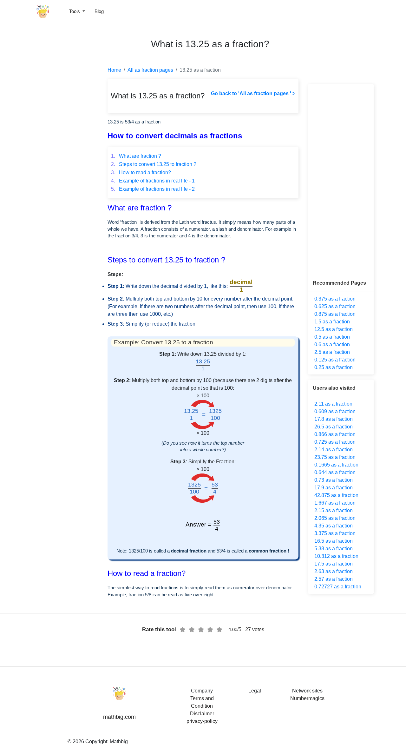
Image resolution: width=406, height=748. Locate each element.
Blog (99, 11)
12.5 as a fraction (333, 329)
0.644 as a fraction (335, 472)
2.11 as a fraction (333, 404)
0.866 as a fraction (335, 434)
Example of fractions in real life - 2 (153, 189)
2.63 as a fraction (333, 571)
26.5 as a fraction (333, 426)
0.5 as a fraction (332, 337)
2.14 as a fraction (333, 449)
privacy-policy (202, 721)
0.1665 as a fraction (336, 464)
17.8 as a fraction (333, 419)
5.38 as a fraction (333, 548)
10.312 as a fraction (336, 556)
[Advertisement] (33, 152)
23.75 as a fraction (335, 457)
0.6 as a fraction (332, 344)
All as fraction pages (150, 70)
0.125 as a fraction (335, 359)
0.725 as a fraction (335, 442)
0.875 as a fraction (335, 314)
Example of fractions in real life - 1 (153, 180)
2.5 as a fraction (332, 352)
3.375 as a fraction (335, 533)
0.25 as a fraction (333, 367)
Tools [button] (75, 11)
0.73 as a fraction (333, 480)
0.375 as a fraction (335, 298)
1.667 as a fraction (335, 503)
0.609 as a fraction (335, 411)
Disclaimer (202, 713)
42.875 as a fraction (336, 495)
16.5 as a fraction (333, 541)
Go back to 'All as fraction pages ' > (253, 93)
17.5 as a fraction (333, 563)
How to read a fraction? (141, 172)
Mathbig (119, 741)
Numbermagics (307, 698)
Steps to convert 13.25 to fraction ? (153, 164)
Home (114, 70)
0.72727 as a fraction (337, 586)
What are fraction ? (136, 156)
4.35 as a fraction (333, 525)
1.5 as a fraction (332, 321)
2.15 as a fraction (333, 510)
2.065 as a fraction (335, 518)
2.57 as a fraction (333, 579)
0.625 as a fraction (335, 306)
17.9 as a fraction (333, 487)
